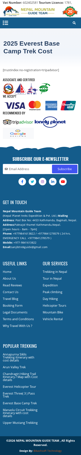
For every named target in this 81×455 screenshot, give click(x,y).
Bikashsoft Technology (48, 451)
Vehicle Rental (53, 319)
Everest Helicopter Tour (19, 386)
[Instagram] (42, 181)
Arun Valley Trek (14, 367)
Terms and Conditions (18, 319)
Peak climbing (52, 292)
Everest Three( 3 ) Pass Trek (19, 395)
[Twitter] (32, 181)
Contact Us (10, 292)
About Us (9, 278)
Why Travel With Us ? (17, 325)
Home (7, 271)
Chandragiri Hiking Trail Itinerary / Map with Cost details (20, 376)
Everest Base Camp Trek (20, 403)
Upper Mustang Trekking (20, 422)
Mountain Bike (53, 312)
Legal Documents (15, 312)
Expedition (50, 285)
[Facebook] (22, 181)
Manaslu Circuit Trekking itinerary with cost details (20, 412)
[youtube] (63, 181)
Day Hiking (50, 298)
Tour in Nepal (52, 278)
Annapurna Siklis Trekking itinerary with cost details (18, 357)
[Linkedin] (53, 181)
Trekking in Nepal (55, 271)
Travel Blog (10, 298)
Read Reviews (12, 285)
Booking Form (13, 305)
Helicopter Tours (54, 305)
